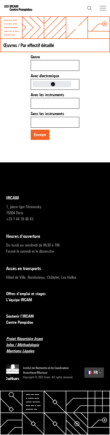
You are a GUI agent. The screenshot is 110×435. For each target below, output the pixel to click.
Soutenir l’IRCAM (20, 316)
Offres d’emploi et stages (26, 293)
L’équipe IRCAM (19, 299)
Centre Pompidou (19, 322)
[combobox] (55, 65)
